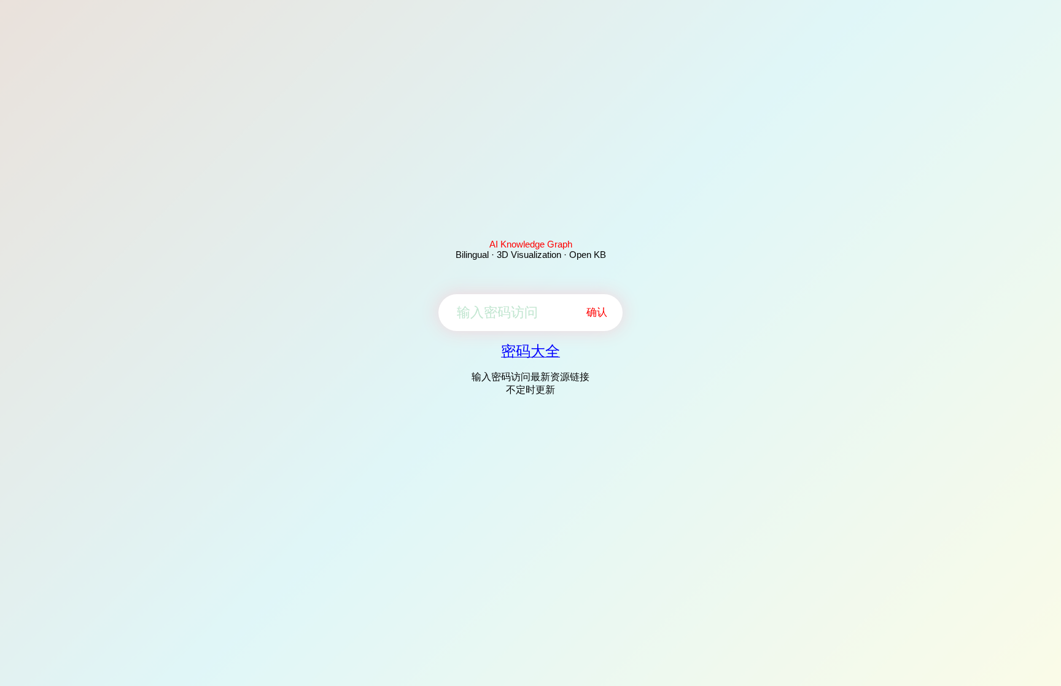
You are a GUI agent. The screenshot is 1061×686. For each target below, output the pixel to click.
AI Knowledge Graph (530, 244)
